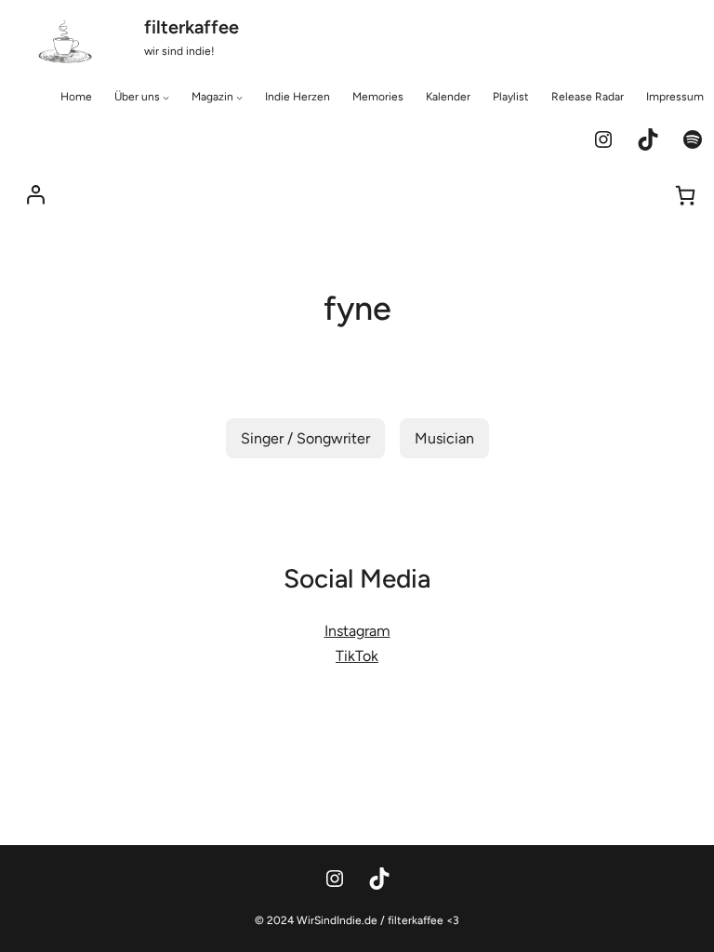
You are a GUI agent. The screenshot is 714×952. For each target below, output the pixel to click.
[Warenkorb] (685, 195)
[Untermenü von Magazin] (239, 97)
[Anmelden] (36, 195)
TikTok (357, 656)
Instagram (357, 631)
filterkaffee (191, 27)
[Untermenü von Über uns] (166, 97)
